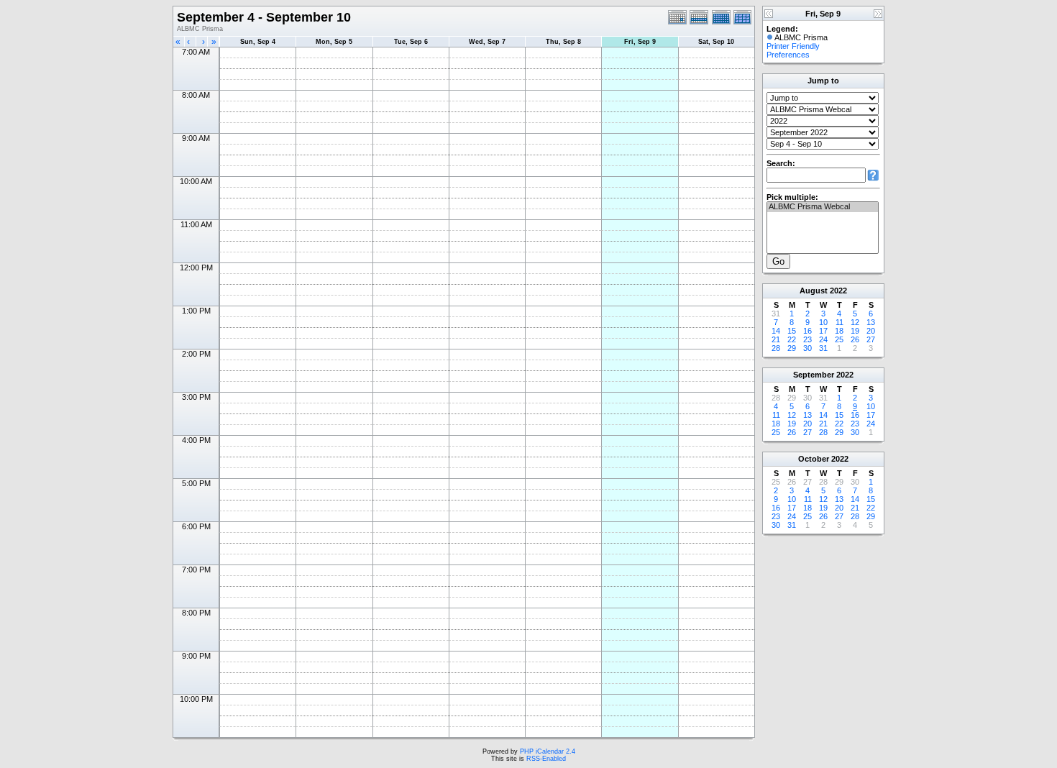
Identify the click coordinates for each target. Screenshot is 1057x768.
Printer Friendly (793, 46)
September (813, 374)
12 (855, 322)
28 (776, 348)
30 (807, 348)
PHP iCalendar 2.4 (547, 751)
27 (870, 339)
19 (855, 330)
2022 (838, 290)
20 (870, 330)
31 (823, 348)
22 (791, 339)
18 (839, 330)
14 (776, 330)
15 (791, 330)
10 (823, 322)
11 (839, 322)
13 (870, 322)
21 (776, 339)
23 (807, 339)
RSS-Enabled (546, 758)
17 (823, 330)
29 (791, 348)
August (814, 290)
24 (823, 339)
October (813, 458)
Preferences (788, 54)
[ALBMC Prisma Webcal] (822, 207)
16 (807, 330)
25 (839, 339)
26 (855, 339)
